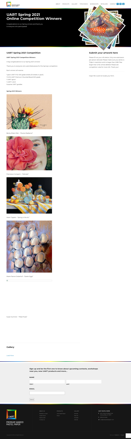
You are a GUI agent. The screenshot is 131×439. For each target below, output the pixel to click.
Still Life (76, 419)
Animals (76, 413)
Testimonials (42, 417)
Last (68, 384)
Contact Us (42, 419)
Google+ (122, 435)
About (58, 4)
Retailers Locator (43, 413)
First (31, 384)
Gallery (74, 4)
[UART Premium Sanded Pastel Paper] (13, 4)
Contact (113, 4)
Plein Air (76, 415)
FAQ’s (58, 415)
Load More (10, 355)
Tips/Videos (84, 4)
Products (65, 4)
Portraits (76, 417)
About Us (42, 411)
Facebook (117, 435)
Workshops (94, 4)
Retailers (104, 4)
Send (32, 399)
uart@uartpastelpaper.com (107, 419)
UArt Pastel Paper (61, 413)
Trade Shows (42, 415)
